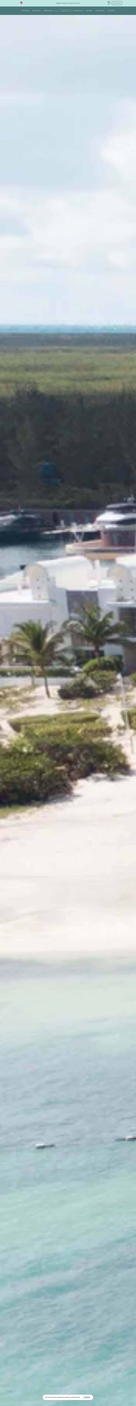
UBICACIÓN (37, 10)
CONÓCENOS (99, 10)
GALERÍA (89, 10)
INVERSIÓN (25, 10)
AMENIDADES (48, 10)
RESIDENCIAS (78, 10)
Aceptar (87, 1397)
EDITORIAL (111, 10)
